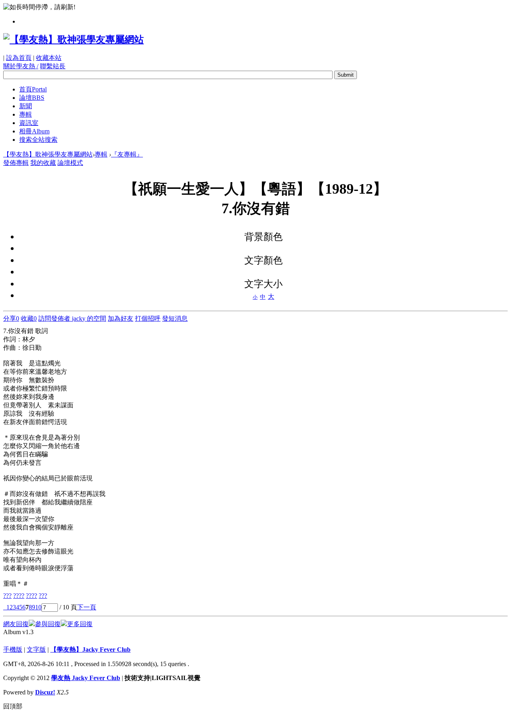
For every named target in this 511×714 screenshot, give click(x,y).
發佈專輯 (16, 162)
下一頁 (86, 607)
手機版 (12, 649)
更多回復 (80, 624)
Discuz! (45, 692)
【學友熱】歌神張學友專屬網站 (48, 154)
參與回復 (48, 624)
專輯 (25, 114)
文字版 (36, 649)
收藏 (29, 318)
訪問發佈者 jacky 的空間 (72, 318)
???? (18, 595)
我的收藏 (43, 162)
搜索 (38, 139)
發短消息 (175, 318)
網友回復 (16, 624)
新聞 (25, 106)
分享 (11, 318)
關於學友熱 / (20, 66)
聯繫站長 (52, 66)
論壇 (31, 97)
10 (38, 607)
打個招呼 (147, 318)
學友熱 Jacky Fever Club (85, 677)
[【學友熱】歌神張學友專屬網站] (73, 39)
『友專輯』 (127, 154)
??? (7, 595)
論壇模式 (70, 162)
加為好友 (120, 318)
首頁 (33, 89)
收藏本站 (48, 57)
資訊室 (28, 122)
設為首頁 (19, 57)
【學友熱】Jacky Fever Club (90, 649)
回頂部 (12, 706)
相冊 (34, 131)
